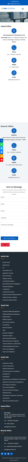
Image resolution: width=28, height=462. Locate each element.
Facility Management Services (11, 346)
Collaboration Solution (9, 292)
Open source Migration (9, 351)
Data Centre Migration (9, 349)
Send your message (9, 238)
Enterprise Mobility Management (11, 311)
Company (3, 218)
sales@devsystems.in (14, 79)
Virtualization (6, 325)
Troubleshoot (6, 289)
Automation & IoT (7, 270)
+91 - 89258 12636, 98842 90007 (14, 165)
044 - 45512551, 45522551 (14, 54)
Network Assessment (8, 368)
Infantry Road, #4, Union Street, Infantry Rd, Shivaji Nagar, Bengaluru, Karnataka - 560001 (15, 438)
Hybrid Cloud (6, 265)
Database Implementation (10, 300)
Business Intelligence (8, 333)
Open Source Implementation (11, 401)
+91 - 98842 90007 (14, 67)
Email (3, 204)
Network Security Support (9, 338)
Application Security (8, 273)
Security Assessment (8, 366)
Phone (3, 211)
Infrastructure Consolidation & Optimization (14, 379)
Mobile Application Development (11, 314)
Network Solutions (7, 327)
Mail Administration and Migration (11, 284)
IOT (3, 267)
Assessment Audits (8, 363)
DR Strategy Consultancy (9, 384)
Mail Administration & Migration (11, 341)
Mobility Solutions (7, 319)
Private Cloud (6, 262)
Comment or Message (7, 225)
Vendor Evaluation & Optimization (12, 343)
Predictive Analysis (7, 335)
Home (2, 19)
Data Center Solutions (9, 322)
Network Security (7, 276)
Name (3, 197)
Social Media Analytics (8, 281)
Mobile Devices (6, 317)
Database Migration (8, 286)
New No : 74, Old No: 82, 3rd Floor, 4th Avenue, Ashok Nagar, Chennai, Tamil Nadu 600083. (14, 415)
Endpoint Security (7, 278)
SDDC (4, 330)
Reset (5, 244)
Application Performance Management (13, 382)
